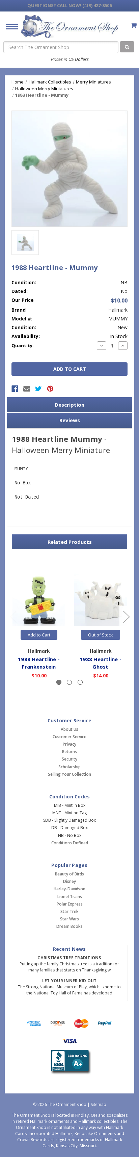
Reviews (69, 420)
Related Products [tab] (70, 541)
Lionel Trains (69, 896)
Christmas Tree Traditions (69, 958)
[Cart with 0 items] (134, 25)
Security (69, 759)
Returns (69, 751)
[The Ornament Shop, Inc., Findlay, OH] (69, 1062)
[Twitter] (38, 388)
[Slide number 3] (80, 682)
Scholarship (69, 767)
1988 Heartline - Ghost (100, 663)
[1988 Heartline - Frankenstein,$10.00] (38, 600)
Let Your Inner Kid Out (69, 981)
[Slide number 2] (69, 682)
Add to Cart (39, 635)
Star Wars (69, 919)
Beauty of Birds (69, 874)
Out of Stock (100, 635)
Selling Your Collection (69, 774)
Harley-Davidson (69, 889)
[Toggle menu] (9, 26)
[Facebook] (14, 388)
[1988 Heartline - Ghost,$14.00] (100, 600)
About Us (69, 729)
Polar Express (70, 904)
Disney (69, 881)
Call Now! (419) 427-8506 (69, 5)
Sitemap (98, 1104)
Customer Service (69, 737)
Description (69, 404)
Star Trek (69, 911)
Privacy (69, 744)
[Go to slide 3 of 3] (13, 616)
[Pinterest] (50, 388)
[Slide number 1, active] (58, 682)
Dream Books (69, 926)
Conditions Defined (69, 843)
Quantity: (22, 345)
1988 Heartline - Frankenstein (39, 663)
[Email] (26, 388)
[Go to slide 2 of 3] (126, 616)
